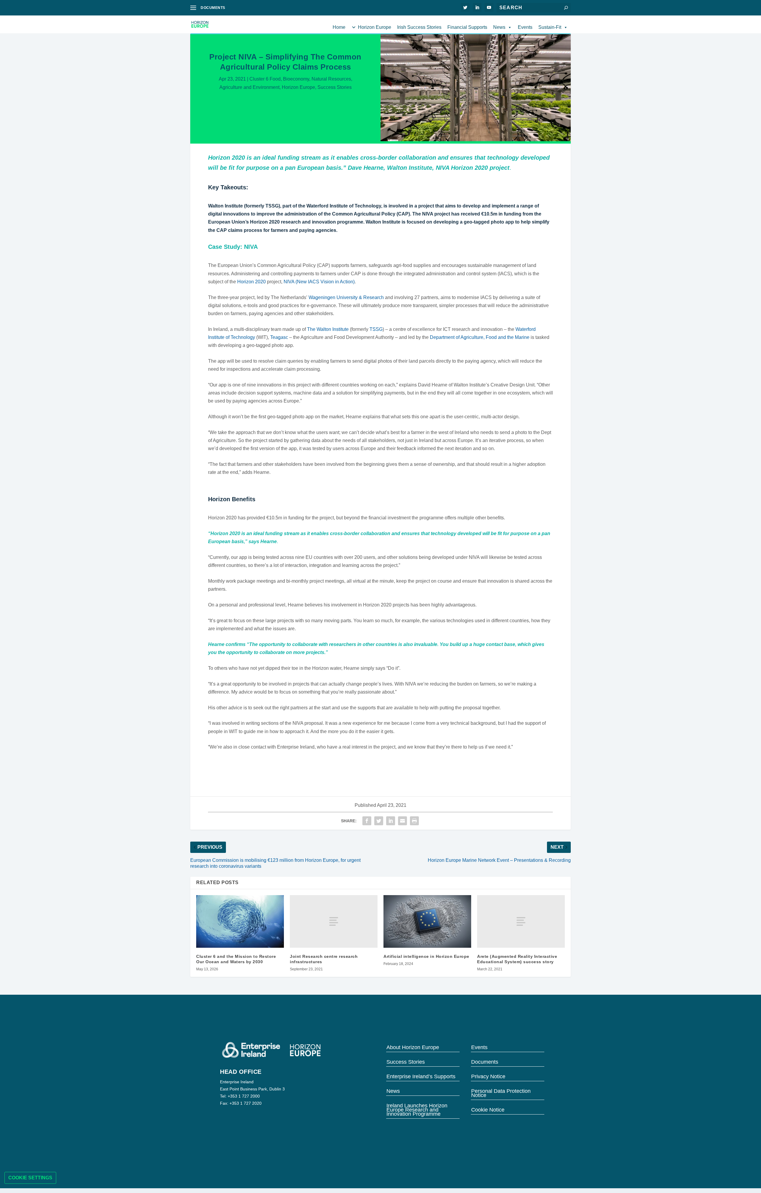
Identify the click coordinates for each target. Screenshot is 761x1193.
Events (525, 27)
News (499, 27)
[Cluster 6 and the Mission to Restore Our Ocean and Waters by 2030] (240, 921)
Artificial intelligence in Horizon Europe (426, 956)
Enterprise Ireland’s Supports (420, 1076)
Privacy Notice (488, 1076)
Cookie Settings (30, 1177)
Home (339, 27)
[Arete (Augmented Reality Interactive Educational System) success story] (521, 921)
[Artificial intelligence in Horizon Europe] (427, 921)
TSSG (376, 329)
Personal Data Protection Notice (501, 1092)
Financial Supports (467, 27)
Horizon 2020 (251, 281)
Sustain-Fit (549, 27)
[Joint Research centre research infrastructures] (334, 921)
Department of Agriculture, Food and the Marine (479, 337)
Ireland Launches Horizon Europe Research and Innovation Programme (416, 1109)
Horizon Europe (374, 27)
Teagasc (279, 337)
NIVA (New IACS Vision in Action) (319, 281)
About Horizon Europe (412, 1046)
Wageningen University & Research (346, 297)
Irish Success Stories (419, 27)
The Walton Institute (328, 329)
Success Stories (334, 87)
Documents (484, 1061)
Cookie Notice (487, 1109)
